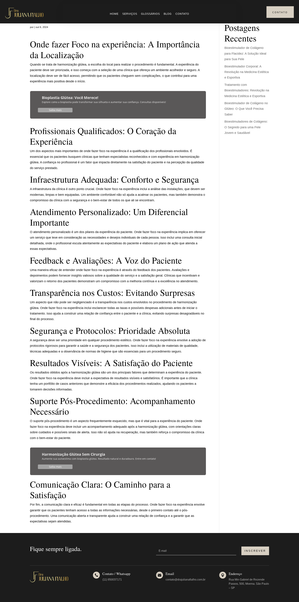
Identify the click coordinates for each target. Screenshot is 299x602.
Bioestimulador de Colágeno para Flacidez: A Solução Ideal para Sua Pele (245, 53)
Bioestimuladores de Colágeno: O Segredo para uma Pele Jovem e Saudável (246, 127)
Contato (182, 14)
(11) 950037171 (112, 579)
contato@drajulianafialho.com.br (185, 579)
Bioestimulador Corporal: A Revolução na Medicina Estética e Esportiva (246, 72)
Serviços (129, 14)
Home (114, 14)
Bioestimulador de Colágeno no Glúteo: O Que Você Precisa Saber (246, 108)
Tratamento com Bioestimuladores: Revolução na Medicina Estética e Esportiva (246, 90)
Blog (168, 14)
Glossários (150, 14)
